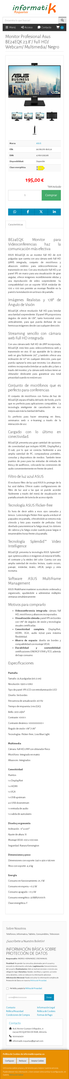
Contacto (46, 27)
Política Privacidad (14, 1011)
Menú (12, 27)
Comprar (51, 195)
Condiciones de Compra (18, 1015)
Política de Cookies (16, 1075)
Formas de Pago (45, 1015)
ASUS (38, 143)
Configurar (9, 1061)
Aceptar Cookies (37, 1061)
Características (15, 224)
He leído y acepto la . (26, 988)
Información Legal (46, 1007)
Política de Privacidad (38, 980)
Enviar (49, 997)
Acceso (28, 27)
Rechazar (22, 1061)
